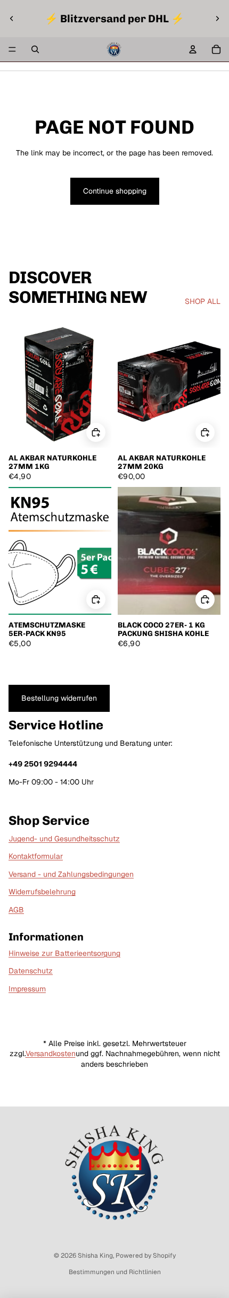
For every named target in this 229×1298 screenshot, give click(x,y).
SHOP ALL (202, 301)
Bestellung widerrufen (59, 698)
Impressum (27, 989)
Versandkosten (51, 1053)
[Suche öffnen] (35, 49)
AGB (16, 909)
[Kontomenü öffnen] (193, 49)
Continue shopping (114, 191)
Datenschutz (31, 970)
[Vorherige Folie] (11, 18)
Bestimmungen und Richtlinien (115, 1272)
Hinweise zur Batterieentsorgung (64, 953)
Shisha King (95, 1255)
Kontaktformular (36, 856)
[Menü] (12, 49)
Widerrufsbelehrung (42, 891)
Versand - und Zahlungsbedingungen (71, 874)
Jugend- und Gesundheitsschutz (64, 838)
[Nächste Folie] (217, 18)
